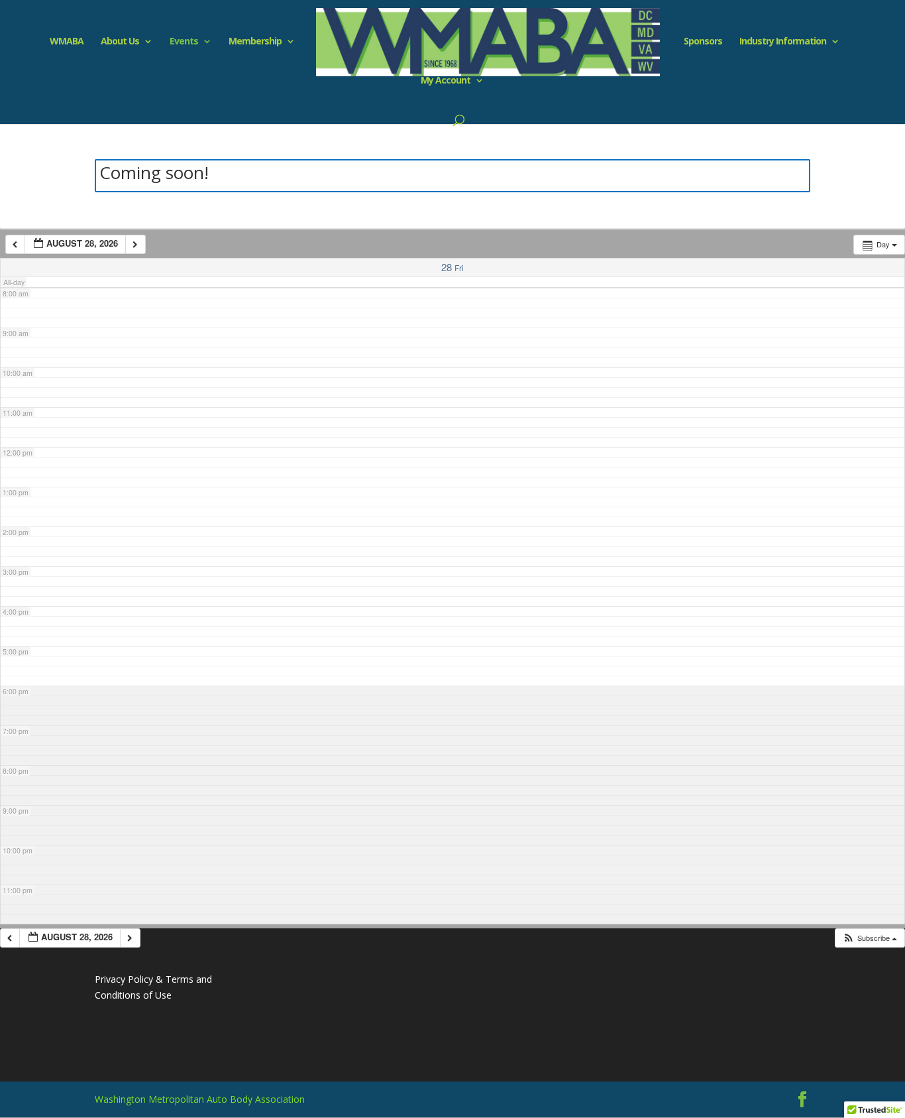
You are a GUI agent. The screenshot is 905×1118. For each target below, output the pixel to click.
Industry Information (782, 41)
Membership (255, 41)
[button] (869, 938)
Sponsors (703, 41)
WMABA (66, 41)
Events (184, 41)
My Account (445, 81)
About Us (120, 41)
